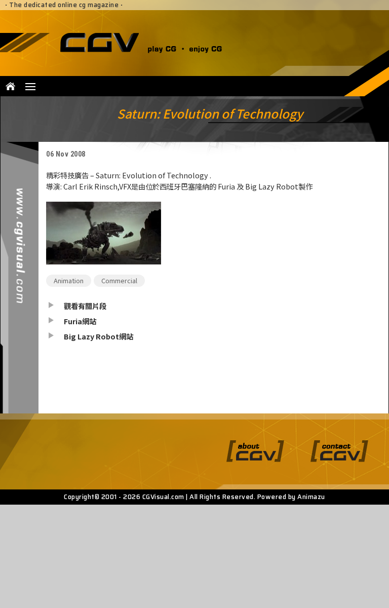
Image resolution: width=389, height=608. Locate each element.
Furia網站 (80, 321)
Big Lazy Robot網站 (98, 336)
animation (69, 280)
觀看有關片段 (85, 305)
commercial (119, 280)
